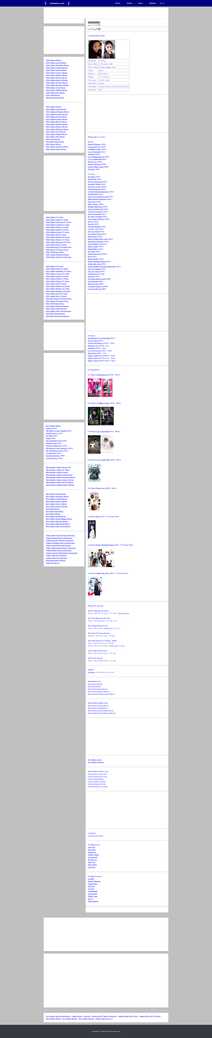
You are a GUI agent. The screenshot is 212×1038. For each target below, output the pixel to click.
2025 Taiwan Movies (53, 144)
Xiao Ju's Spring (94, 271)
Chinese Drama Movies (96, 779)
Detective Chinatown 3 (54, 446)
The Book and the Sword (97, 279)
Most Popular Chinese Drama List (58, 467)
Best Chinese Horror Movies (56, 504)
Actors (89, 25)
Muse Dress (92, 353)
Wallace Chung (93, 855)
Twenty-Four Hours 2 (96, 343)
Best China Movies (94, 686)
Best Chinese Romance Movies (98, 691)
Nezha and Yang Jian (95, 209)
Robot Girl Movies (52, 563)
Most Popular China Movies (97, 708)
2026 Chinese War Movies (55, 93)
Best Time (91, 251)
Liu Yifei (91, 879)
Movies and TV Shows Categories (104, 1016)
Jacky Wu (91, 847)
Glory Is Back (93, 341)
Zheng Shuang (93, 901)
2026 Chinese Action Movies (56, 63)
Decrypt (91, 224)
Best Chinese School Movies (56, 516)
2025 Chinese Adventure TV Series (58, 271)
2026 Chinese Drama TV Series (57, 227)
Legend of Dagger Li (95, 286)
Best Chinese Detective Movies (57, 521)
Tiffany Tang (92, 896)
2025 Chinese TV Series (54, 266)
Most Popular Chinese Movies (98, 705)
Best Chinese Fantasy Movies (56, 501)
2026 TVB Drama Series (55, 252)
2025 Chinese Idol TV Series (56, 284)
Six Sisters (91, 177)
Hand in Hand (93, 194)
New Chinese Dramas (86, 1019)
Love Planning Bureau (96, 157)
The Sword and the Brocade (98, 197)
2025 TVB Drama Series (55, 304)
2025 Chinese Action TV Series (57, 269)
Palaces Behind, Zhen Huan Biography (102, 266)
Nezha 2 (49, 428)
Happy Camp (93, 356)
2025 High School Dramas (55, 314)
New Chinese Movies (69, 1019)
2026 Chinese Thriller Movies (56, 90)
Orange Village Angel (95, 167)
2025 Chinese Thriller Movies (56, 134)
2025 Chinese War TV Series (56, 296)
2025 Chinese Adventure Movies (57, 112)
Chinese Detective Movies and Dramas (60, 540)
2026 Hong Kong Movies (55, 98)
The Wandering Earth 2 (54, 451)
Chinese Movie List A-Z (104, 1019)
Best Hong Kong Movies (54, 511)
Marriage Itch (93, 284)
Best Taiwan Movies (53, 514)
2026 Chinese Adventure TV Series (58, 222)
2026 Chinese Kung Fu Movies (57, 80)
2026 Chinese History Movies (56, 75)
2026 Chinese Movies (53, 60)
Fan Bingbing (92, 891)
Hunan (108, 67)
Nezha (48, 438)
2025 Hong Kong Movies (55, 142)
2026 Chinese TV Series (54, 217)
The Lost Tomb (93, 232)
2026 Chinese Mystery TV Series (58, 240)
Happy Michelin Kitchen (96, 261)
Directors (87, 1016)
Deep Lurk (92, 202)
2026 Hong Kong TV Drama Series (58, 247)
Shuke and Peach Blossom (97, 199)
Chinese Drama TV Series (97, 781)
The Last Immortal (95, 182)
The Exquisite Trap (95, 244)
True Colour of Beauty (96, 219)
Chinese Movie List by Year (97, 774)
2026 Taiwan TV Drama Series (57, 250)
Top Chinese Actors (95, 760)
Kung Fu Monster (94, 144)
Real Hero (91, 348)
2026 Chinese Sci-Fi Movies (56, 88)
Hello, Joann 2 (93, 204)
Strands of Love (93, 274)
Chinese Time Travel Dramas (56, 558)
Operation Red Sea (53, 456)
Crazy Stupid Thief (95, 159)
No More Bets (51, 453)
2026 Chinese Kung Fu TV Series (58, 237)
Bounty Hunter (93, 259)
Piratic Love (92, 162)
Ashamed (91, 154)
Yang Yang (92, 850)
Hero (90, 256)
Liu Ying (91, 672)
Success (90, 222)
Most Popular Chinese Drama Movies (101, 710)
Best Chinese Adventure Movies (57, 496)
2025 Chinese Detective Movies (57, 147)
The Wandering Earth (54, 441)
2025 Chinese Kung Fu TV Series (58, 286)
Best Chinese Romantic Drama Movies (101, 694)
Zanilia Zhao (92, 884)
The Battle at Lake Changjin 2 (57, 448)
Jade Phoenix (92, 281)
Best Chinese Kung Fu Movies (56, 506)
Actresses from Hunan (95, 836)
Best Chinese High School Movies (58, 524)
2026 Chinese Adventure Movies (57, 65)
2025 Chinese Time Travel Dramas (58, 311)
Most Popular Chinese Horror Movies (59, 482)
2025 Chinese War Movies (55, 137)
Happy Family (93, 246)
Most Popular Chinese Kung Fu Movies (60, 485)
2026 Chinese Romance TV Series (58, 242)
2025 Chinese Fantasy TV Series (57, 281)
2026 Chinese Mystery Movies (57, 83)
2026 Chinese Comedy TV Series (58, 225)
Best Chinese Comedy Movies (56, 499)
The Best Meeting (94, 227)
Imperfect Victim (94, 184)
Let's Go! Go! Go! (94, 351)
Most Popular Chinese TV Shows (58, 470)
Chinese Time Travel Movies (56, 555)
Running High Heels (95, 207)
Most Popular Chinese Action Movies (59, 475)
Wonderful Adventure (95, 241)
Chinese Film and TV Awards (149, 1016)
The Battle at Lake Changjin (56, 431)
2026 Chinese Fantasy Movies (56, 73)
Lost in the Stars (52, 458)
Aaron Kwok (92, 857)
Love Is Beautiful (94, 152)
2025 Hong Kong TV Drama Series (58, 299)
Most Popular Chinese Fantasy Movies (60, 480)
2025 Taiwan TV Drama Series (57, 301)
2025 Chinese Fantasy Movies (56, 119)
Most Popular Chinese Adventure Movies (60, 477)
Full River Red (51, 443)
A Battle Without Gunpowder (98, 192)
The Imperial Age (94, 189)
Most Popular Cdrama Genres (57, 472)
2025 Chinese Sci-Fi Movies (56, 132)
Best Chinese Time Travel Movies (58, 526)
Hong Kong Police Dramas (55, 560)
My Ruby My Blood (95, 217)
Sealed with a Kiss (94, 264)
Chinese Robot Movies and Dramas (58, 550)
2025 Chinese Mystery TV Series (58, 289)
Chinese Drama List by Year (97, 776)
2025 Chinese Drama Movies (56, 117)
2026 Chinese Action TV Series (57, 220)
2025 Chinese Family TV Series (57, 279)
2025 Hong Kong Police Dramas (57, 316)
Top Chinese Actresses (96, 762)
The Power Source (94, 187)
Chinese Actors (77, 1016)
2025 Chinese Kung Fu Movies (57, 124)
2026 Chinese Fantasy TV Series (57, 232)
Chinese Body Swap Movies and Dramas (60, 535)
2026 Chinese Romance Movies (57, 85)
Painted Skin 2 (93, 249)
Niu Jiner (91, 169)
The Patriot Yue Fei (95, 254)
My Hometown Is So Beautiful (99, 338)
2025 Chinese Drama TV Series (57, 276)
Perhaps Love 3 (93, 346)
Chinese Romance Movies (97, 784)
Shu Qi (90, 899)
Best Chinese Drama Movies (97, 689)
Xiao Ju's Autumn (94, 269)
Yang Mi (91, 889)
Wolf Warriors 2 (52, 433)
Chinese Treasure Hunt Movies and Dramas (62, 553)
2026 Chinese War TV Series (56, 245)
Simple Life (92, 179)
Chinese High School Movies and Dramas (61, 548)
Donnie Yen (92, 852)
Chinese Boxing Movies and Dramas (59, 538)
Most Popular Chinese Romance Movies (101, 713)
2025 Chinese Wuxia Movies (56, 149)
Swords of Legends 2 (95, 212)
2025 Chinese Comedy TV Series (58, 274)
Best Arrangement (94, 214)
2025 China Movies (53, 139)
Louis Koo (91, 867)
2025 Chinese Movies (53, 107)
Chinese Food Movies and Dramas (58, 545)
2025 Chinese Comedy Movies (57, 114)
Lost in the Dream (94, 289)
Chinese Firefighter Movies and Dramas (60, 543)
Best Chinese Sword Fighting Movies (59, 519)
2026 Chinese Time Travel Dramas (58, 257)
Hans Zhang (92, 865)
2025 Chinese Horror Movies (56, 122)
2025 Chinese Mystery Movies (57, 127)
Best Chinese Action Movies (56, 494)
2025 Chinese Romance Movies (57, 129)
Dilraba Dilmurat (94, 881)
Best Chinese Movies (95, 684)
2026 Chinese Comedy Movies (57, 68)
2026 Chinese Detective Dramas (57, 255)
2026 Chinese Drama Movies (56, 70)
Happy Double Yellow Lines (98, 239)
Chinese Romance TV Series (98, 786)
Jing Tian (91, 886)
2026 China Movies (53, 95)
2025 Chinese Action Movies (56, 109)
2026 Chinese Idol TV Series (56, 235)
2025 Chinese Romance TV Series (58, 291)
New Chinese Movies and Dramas (58, 1016)
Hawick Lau (108, 628)
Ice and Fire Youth (94, 234)
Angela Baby (92, 894)
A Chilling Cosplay (94, 149)
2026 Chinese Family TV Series (57, 230)
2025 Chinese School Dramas (56, 309)
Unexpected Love (94, 147)
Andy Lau (91, 862)
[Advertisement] (97, 13)
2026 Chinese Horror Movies (56, 78)
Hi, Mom (49, 436)
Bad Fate (91, 276)
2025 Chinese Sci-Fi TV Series (57, 294)
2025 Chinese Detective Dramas (57, 306)
